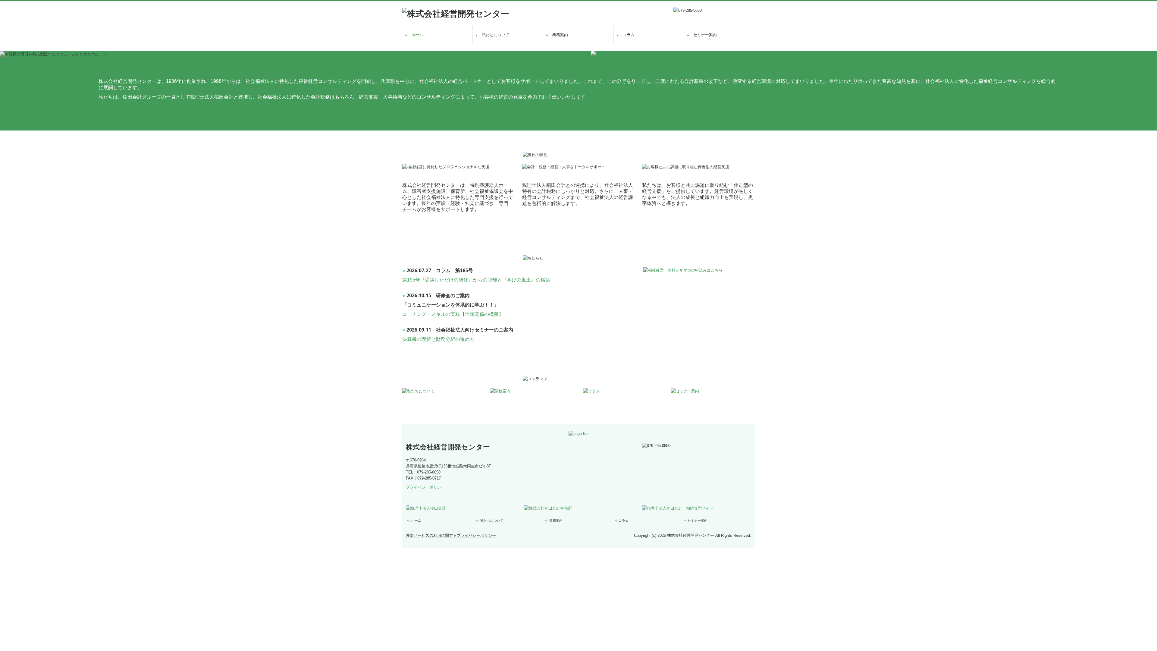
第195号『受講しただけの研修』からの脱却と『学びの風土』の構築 (476, 279)
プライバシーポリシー (425, 487)
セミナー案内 (705, 35)
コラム (629, 35)
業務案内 (560, 35)
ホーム (417, 35)
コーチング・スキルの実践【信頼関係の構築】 (452, 314)
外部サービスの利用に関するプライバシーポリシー (451, 535)
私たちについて (495, 35)
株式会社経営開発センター (448, 447)
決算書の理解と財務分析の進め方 (438, 339)
